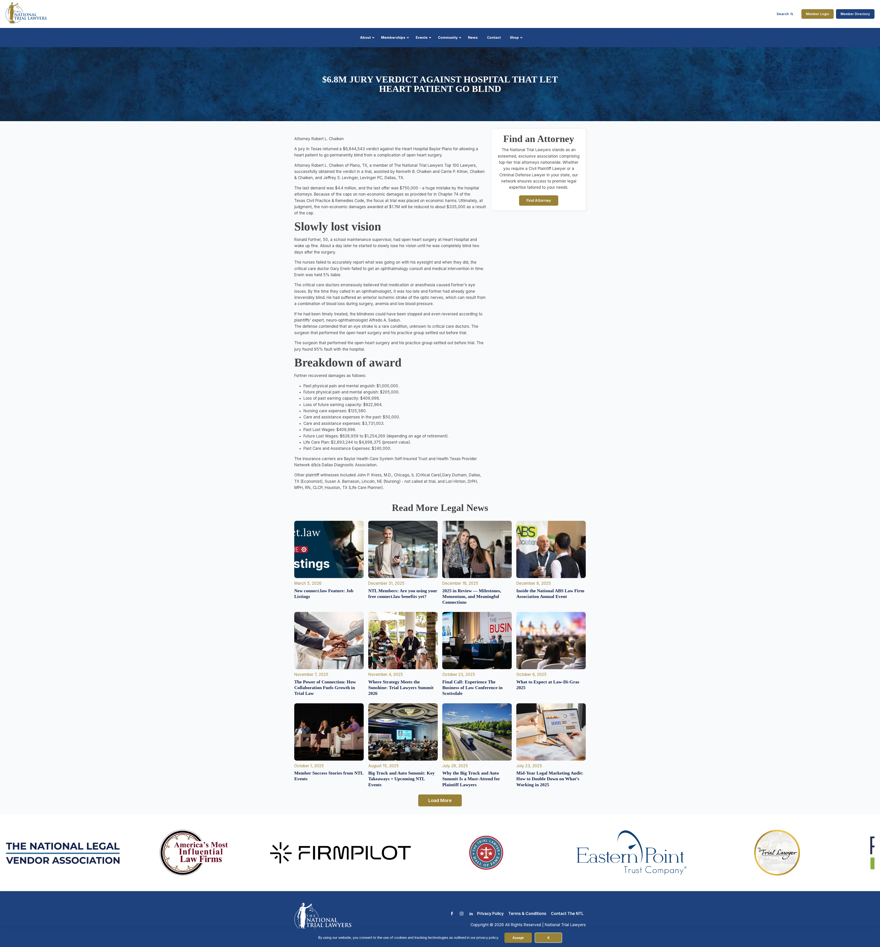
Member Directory (855, 14)
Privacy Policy (490, 913)
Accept (518, 938)
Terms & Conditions (527, 913)
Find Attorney (538, 200)
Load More (440, 800)
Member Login (817, 14)
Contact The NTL (567, 913)
